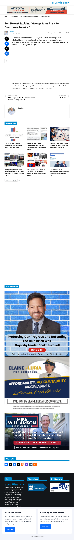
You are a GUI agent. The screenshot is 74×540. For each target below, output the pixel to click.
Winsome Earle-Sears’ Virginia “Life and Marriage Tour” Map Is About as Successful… (59, 145)
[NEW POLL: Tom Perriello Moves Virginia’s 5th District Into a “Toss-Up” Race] (14, 134)
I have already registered (37, 536)
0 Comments (62, 33)
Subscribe (10, 529)
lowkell (12, 32)
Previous (8, 180)
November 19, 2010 (15, 34)
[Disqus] (37, 210)
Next (14, 180)
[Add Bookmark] (7, 61)
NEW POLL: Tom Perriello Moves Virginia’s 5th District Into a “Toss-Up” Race (13, 145)
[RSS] (35, 464)
